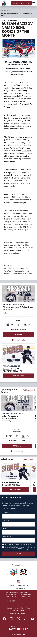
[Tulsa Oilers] (4, 3)
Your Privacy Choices (18, 611)
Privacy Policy (19, 608)
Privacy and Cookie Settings (18, 613)
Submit (18, 554)
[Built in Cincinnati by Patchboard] (18, 628)
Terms (28, 608)
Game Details (19, 340)
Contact (9, 608)
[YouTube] (33, 618)
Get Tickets (19, 3)
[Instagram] (11, 618)
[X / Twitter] (18, 618)
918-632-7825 (10, 601)
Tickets (19, 335)
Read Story (19, 376)
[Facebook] (4, 618)
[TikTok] (25, 618)
